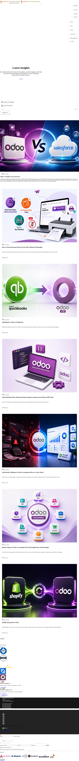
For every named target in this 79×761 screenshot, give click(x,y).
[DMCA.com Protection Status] (40, 728)
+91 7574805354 (3, 693)
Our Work (72, 41)
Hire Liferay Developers (6, 705)
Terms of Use (5, 730)
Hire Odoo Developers (6, 704)
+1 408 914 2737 (3, 687)
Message (33, 745)
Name (1, 736)
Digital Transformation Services (8, 698)
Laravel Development (6, 700)
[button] (75, 109)
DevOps (3, 699)
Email (19, 745)
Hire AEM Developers (6, 706)
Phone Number (17, 736)
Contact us (76, 16)
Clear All (4, 112)
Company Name (3, 745)
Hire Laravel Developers (6, 707)
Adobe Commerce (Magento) (7, 701)
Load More (2, 638)
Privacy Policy (6, 729)
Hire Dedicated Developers (7, 703)
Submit (47, 745)
